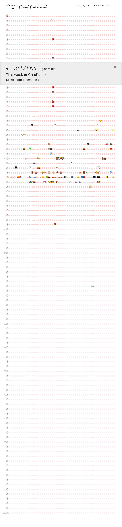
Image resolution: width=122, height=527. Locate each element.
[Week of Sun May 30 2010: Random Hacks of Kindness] (30, 149)
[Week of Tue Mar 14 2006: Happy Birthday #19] (7, 130)
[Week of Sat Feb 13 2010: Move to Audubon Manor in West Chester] (106, 144)
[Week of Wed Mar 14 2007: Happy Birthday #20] (7, 134)
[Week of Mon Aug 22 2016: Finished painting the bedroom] (55, 177)
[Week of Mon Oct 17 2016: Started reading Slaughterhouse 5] (71, 177)
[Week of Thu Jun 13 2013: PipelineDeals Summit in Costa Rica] (34, 163)
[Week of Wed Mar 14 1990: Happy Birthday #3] (7, 30)
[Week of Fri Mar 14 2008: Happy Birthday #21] (7, 139)
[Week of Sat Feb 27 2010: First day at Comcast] (111, 144)
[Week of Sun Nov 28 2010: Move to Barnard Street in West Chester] (84, 149)
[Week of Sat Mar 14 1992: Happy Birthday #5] (7, 39)
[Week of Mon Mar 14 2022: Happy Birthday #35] (7, 205)
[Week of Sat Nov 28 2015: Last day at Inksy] (84, 172)
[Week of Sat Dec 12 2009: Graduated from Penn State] (88, 144)
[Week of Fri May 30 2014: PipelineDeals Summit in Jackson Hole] (30, 167)
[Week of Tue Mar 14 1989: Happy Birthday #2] (7, 25)
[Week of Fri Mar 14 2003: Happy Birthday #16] (7, 115)
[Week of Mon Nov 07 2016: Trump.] (77, 177)
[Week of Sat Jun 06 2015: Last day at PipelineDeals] (32, 172)
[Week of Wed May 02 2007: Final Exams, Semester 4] (22, 134)
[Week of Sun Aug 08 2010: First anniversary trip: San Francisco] (51, 149)
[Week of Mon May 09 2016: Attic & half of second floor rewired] (24, 177)
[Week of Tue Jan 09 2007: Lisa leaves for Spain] (96, 130)
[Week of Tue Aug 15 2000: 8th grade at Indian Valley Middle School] (53, 101)
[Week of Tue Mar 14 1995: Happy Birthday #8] (7, 53)
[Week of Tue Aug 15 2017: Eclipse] (53, 182)
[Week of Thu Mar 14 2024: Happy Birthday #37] (7, 215)
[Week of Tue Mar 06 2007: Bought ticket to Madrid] (113, 130)
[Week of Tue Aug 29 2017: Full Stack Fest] (57, 182)
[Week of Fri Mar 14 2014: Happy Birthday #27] (7, 167)
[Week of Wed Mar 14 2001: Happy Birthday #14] (7, 106)
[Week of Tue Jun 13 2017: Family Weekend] (34, 182)
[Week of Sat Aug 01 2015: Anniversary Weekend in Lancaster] (48, 172)
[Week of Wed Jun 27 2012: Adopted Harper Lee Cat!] (38, 158)
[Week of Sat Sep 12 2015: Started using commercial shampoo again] (61, 172)
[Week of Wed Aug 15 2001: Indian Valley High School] (53, 106)
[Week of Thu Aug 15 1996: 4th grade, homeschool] (53, 58)
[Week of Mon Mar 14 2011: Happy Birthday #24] (7, 153)
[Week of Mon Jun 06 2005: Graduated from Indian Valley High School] (32, 125)
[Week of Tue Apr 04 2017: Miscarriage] (13, 182)
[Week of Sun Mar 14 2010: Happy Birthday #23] (7, 149)
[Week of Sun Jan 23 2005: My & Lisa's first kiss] (100, 120)
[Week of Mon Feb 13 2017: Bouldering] (106, 177)
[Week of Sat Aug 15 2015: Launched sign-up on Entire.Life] (53, 172)
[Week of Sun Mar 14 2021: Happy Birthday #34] (7, 201)
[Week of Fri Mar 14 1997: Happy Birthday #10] (7, 87)
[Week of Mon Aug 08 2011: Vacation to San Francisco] (51, 153)
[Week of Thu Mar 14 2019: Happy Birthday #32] (7, 191)
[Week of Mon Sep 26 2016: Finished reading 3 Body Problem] (65, 177)
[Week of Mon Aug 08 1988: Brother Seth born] (51, 20)
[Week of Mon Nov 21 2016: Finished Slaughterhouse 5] (82, 177)
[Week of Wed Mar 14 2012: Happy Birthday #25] (7, 158)
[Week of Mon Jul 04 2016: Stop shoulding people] (40, 177)
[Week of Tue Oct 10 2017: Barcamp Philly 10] (69, 182)
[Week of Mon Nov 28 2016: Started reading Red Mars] (84, 177)
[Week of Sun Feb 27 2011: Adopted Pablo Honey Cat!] (111, 149)
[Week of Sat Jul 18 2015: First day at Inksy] (44, 172)
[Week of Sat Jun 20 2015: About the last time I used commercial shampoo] (36, 172)
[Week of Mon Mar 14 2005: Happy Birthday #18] (7, 125)
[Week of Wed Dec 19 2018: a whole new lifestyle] (90, 186)
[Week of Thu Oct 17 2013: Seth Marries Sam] (71, 163)
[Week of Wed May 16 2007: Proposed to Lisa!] (26, 134)
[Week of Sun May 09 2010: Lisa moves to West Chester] (24, 149)
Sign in (110, 5)
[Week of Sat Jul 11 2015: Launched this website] (42, 172)
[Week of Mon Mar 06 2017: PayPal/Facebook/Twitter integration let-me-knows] (113, 177)
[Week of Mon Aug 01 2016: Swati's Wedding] (48, 177)
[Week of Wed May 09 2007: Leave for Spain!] (24, 134)
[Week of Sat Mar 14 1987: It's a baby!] (7, 16)
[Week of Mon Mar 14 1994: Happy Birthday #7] (7, 49)
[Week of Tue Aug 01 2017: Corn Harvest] (48, 182)
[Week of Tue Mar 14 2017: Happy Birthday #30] (7, 182)
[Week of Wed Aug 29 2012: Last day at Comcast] (57, 158)
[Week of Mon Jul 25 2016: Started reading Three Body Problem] (47, 177)
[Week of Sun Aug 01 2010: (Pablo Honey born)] (48, 149)
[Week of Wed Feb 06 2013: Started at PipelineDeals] (104, 158)
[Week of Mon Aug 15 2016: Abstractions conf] (53, 177)
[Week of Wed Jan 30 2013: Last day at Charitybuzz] (102, 158)
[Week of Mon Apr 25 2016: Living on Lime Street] (20, 177)
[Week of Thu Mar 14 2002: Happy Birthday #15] (7, 111)
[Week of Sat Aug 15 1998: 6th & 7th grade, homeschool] (53, 92)
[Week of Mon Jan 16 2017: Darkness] (98, 177)
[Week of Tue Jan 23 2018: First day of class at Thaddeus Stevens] (100, 182)
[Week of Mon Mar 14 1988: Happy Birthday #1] (7, 20)
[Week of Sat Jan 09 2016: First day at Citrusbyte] (96, 172)
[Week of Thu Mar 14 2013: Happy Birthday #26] (7, 163)
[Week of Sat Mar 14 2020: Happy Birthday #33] (7, 196)
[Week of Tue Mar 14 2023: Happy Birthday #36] (7, 210)
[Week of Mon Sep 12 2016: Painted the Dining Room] (61, 177)
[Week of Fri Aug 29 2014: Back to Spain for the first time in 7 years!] (57, 167)
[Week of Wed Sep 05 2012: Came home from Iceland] (59, 158)
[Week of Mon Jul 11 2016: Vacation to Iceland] (42, 177)
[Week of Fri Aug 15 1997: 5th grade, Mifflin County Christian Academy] (53, 87)
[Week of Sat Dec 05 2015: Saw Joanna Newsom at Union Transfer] (86, 172)
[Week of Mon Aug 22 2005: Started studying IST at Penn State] (55, 125)
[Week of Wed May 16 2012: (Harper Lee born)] (26, 158)
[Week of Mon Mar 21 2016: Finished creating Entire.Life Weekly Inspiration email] (9, 177)
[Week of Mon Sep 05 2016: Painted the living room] (59, 177)
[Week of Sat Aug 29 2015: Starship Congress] (57, 172)
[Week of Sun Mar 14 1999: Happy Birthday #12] (7, 97)
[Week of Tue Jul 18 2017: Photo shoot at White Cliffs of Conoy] (44, 182)
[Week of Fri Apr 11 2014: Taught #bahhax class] (15, 167)
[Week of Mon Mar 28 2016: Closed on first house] (11, 177)
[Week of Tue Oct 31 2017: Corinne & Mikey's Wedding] (75, 182)
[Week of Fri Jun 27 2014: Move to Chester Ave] (38, 167)
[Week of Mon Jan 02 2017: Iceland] (94, 177)
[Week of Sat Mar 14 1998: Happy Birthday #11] (7, 92)
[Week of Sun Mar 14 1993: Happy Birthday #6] (7, 44)
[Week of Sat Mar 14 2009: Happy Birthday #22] (7, 144)
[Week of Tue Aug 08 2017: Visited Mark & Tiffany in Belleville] (51, 182)
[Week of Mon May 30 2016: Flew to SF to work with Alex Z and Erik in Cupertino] (30, 177)
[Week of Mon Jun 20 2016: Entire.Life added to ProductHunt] (36, 177)
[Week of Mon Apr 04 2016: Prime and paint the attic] (13, 177)
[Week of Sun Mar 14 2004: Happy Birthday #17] (7, 120)
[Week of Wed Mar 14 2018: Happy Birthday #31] (7, 186)
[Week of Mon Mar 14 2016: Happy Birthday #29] (7, 177)
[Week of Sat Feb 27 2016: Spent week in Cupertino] (111, 172)
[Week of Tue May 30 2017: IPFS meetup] (30, 182)
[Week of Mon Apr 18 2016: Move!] (18, 177)
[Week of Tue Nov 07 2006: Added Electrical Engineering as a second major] (77, 130)
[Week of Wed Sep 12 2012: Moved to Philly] (61, 158)
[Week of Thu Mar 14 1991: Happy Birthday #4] (7, 34)
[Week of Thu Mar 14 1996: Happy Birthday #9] (7, 58)
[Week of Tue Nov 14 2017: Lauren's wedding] (80, 182)
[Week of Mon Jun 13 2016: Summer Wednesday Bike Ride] (34, 177)
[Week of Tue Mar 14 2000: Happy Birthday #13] (7, 101)
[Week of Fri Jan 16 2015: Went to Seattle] (98, 167)
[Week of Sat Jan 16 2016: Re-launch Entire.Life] (98, 172)
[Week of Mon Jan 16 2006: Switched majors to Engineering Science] (98, 125)
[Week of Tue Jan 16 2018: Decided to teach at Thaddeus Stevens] (98, 182)
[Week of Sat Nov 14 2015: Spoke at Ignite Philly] (80, 172)
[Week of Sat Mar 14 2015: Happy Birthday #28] (7, 172)
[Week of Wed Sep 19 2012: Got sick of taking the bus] (63, 158)
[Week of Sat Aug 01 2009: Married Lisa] (48, 144)
